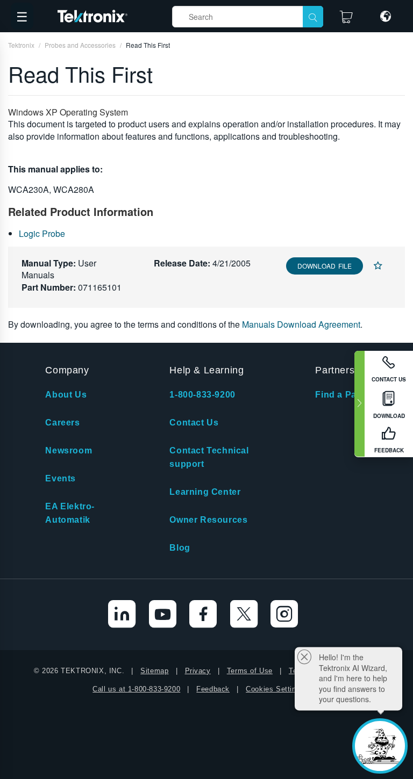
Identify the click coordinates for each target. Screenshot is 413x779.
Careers (62, 422)
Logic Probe (42, 233)
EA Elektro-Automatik (70, 513)
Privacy (198, 671)
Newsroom (68, 450)
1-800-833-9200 (202, 394)
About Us (66, 394)
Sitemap (154, 671)
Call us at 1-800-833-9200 (136, 689)
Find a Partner (346, 394)
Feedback (213, 689)
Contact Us (193, 422)
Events (60, 478)
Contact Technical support (208, 457)
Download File (324, 265)
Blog (179, 547)
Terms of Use (250, 671)
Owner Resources (208, 519)
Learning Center (204, 491)
